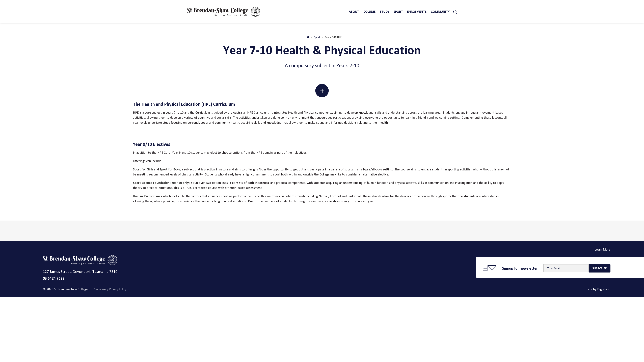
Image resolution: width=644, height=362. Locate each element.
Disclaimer (100, 289)
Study (384, 11)
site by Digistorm (598, 289)
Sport (398, 11)
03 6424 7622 (54, 278)
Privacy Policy (117, 289)
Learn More (602, 249)
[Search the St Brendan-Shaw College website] (455, 12)
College (369, 11)
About (354, 11)
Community (440, 11)
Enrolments (417, 11)
